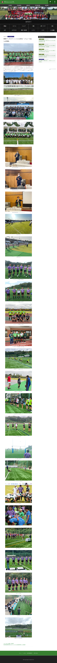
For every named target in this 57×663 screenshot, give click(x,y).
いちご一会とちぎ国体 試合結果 (9, 643)
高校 (41, 39)
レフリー (41, 59)
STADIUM (37, 5)
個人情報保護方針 (29, 653)
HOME (10, 5)
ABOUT (28, 5)
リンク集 (24, 653)
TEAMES (19, 5)
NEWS (46, 5)
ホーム (20, 653)
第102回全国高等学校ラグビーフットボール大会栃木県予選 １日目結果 (14, 644)
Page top (54, 661)
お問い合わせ (36, 653)
